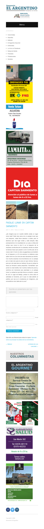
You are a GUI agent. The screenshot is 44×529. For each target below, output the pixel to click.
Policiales (10, 54)
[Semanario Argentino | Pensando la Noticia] (22, 7)
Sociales (10, 59)
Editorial (10, 40)
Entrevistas (11, 45)
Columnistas (11, 35)
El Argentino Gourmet (14, 43)
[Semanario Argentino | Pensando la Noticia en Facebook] (8, 510)
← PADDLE (9, 344)
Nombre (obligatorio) (11, 313)
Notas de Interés (12, 51)
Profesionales (12, 56)
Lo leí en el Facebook (14, 48)
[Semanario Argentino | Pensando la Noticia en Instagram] (17, 510)
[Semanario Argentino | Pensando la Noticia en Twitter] (12, 510)
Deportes (10, 37)
